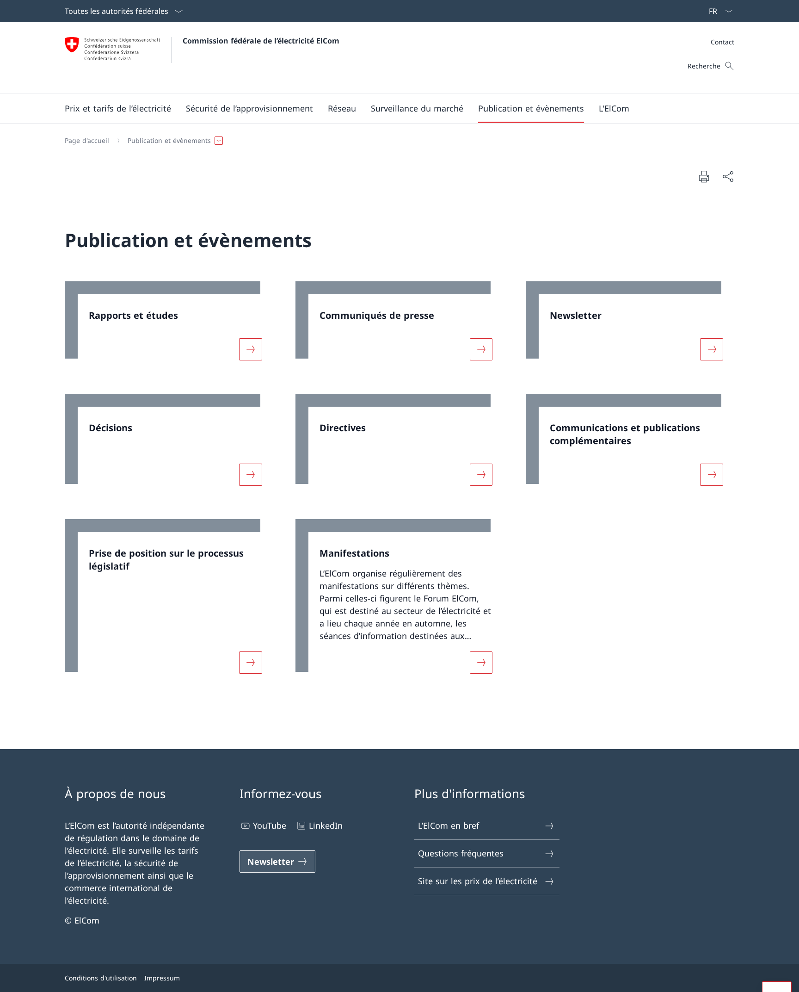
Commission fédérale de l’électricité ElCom (261, 41)
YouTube (269, 825)
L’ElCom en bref (448, 825)
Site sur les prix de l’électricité (477, 881)
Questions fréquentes (461, 853)
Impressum (162, 977)
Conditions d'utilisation (101, 977)
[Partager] (728, 176)
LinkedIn (326, 825)
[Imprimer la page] (704, 176)
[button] (117, 108)
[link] (169, 326)
